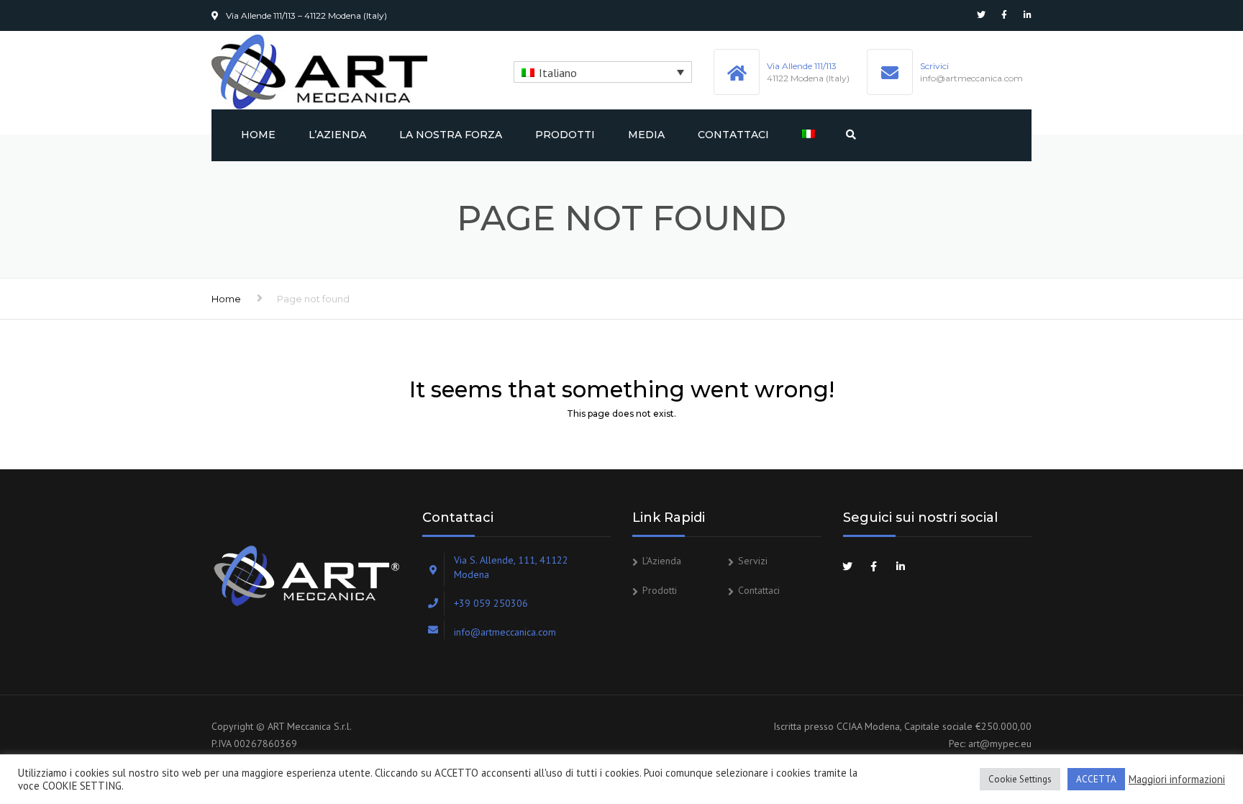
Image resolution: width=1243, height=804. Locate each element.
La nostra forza (450, 134)
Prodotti (565, 134)
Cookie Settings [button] (1020, 779)
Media (646, 134)
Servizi (753, 560)
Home (258, 134)
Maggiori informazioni (1177, 779)
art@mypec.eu (1000, 743)
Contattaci (733, 134)
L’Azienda (337, 134)
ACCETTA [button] (1096, 779)
